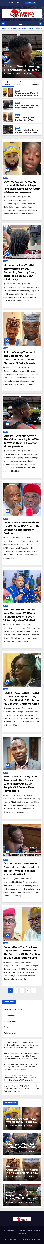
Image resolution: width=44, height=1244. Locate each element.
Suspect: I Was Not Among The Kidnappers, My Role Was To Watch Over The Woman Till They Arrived (26, 133)
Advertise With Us (24, 1239)
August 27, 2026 (13, 73)
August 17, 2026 (13, 879)
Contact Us (36, 1239)
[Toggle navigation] (20, 23)
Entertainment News (13, 1009)
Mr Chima (28, 73)
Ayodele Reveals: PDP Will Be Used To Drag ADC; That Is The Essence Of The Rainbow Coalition (21, 1088)
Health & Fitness (11, 1021)
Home (6, 1239)
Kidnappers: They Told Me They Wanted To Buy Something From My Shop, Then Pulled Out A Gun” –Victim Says (19, 272)
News (6, 62)
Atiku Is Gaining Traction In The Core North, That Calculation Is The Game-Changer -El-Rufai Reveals (27, 121)
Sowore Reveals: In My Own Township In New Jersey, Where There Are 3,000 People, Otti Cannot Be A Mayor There (20, 783)
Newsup (36, 1231)
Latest (7, 84)
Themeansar (21, 1233)
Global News (9, 1015)
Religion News (10, 1033)
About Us (13, 1239)
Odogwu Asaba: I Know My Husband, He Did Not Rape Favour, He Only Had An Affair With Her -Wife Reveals (21, 1045)
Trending (35, 84)
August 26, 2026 (13, 538)
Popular (20, 84)
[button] (36, 24)
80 (28, 990)
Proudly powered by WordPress (14, 1231)
